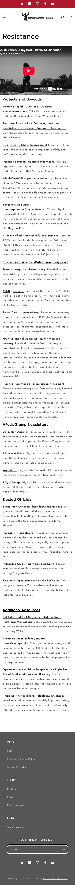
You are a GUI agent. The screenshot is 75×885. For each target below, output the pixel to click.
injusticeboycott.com (40, 162)
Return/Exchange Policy (21, 759)
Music (10, 797)
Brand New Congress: (17, 507)
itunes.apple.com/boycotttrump (23, 209)
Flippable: (10, 533)
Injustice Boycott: (14, 162)
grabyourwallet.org (39, 178)
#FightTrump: (11, 482)
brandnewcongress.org (47, 507)
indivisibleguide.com (40, 564)
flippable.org (25, 533)
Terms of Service (17, 767)
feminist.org (37, 269)
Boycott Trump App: (16, 205)
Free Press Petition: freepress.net (25, 145)
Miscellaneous (15, 805)
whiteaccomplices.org (36, 674)
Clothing (12, 789)
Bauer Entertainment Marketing (55, 879)
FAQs (10, 751)
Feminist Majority (15, 269)
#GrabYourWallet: (14, 178)
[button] (4, 17)
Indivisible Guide (14, 564)
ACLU (6, 291)
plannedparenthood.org (49, 384)
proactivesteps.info (15, 643)
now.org (8, 343)
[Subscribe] (64, 849)
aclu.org (18, 291)
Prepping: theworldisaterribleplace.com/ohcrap (34, 696)
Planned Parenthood (16, 384)
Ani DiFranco (15, 827)
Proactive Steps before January (24, 639)
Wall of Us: (10, 470)
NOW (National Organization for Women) (31, 339)
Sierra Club (10, 312)
